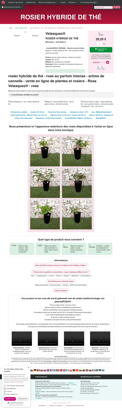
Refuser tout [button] (22, 399)
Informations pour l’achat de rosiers (61, 281)
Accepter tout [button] (10, 399)
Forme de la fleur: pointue (57, 112)
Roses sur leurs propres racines (47, 2)
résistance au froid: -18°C (79, 112)
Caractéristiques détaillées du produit (24, 95)
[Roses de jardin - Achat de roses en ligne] (116, 7)
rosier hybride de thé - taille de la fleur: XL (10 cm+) (28, 115)
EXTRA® (74, 384)
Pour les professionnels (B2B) (89, 2)
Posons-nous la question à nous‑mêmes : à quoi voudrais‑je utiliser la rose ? (61, 272)
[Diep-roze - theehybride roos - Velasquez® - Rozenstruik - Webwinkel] (64, 370)
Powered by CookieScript (16, 405)
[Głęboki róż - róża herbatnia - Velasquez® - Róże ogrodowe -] (70, 370)
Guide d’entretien (61, 290)
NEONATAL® (38, 398)
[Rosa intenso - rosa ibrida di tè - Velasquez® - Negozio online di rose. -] (93, 370)
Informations (72, 2)
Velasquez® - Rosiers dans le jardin (48, 118)
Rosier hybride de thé (21, 28)
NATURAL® (38, 390)
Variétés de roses (30, 2)
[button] (16, 403)
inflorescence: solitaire (19, 112)
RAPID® (37, 393)
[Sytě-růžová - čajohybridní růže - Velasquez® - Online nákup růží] (32, 370)
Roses (10, 28)
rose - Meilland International (101, 112)
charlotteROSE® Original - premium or (78, 118)
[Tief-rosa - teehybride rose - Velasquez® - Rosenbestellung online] (35, 370)
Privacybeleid (42, 405)
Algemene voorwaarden (56, 405)
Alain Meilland (101, 118)
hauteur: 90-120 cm (37, 112)
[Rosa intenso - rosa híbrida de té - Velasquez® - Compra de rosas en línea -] (77, 370)
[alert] (16, 386)
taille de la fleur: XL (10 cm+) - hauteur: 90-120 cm (68, 115)
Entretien (63, 2)
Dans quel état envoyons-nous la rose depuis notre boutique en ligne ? (61, 265)
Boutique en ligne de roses (15, 2)
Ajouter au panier (102, 50)
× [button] (28, 367)
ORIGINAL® (71, 383)
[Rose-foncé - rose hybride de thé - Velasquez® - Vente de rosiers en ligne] (51, 370)
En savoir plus (19, 382)
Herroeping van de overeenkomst (74, 405)
